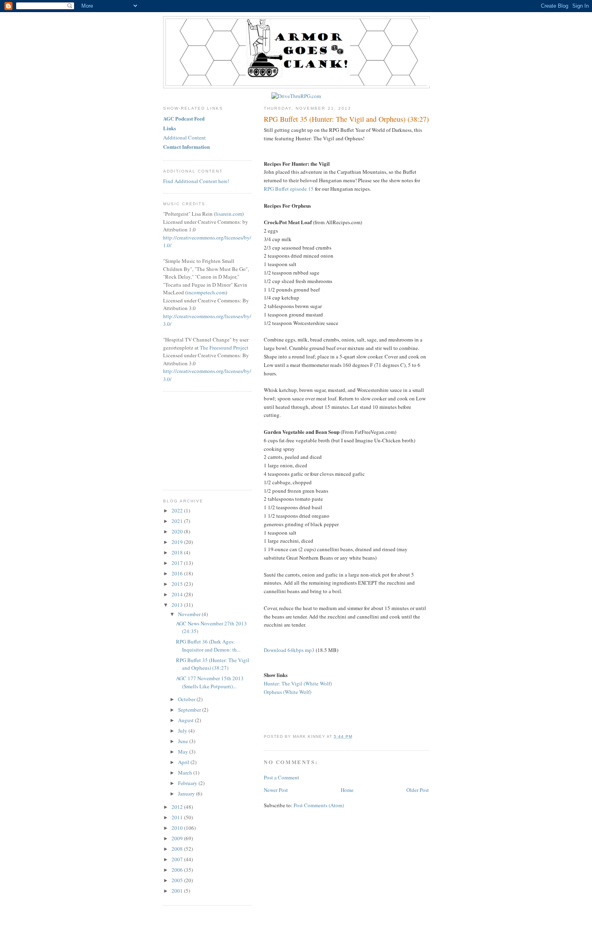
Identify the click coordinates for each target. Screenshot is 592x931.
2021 (178, 521)
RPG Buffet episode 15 (289, 188)
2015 (178, 583)
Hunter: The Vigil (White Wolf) (298, 683)
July (183, 730)
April (184, 762)
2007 (178, 859)
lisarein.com (228, 213)
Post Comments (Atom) (319, 805)
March (185, 772)
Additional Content (184, 137)
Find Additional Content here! (196, 181)
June (183, 741)
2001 (178, 890)
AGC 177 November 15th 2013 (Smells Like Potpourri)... (210, 682)
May (183, 751)
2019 (178, 542)
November (190, 614)
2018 (178, 552)
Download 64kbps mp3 (289, 650)
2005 (178, 880)
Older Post (417, 790)
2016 (178, 573)
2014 (178, 594)
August (186, 720)
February (188, 783)
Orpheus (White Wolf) (287, 692)
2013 (178, 604)
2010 (178, 827)
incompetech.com (206, 292)
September (190, 709)
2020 (178, 531)
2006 (178, 869)
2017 (178, 563)
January (187, 793)
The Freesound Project (224, 347)
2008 (178, 848)
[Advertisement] (203, 439)
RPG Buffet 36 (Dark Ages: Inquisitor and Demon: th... (208, 645)
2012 (178, 806)
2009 (178, 838)
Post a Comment (281, 777)
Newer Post (276, 790)
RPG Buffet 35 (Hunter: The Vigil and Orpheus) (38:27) (346, 119)
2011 (178, 817)
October (187, 699)
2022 (178, 510)
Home (347, 790)
